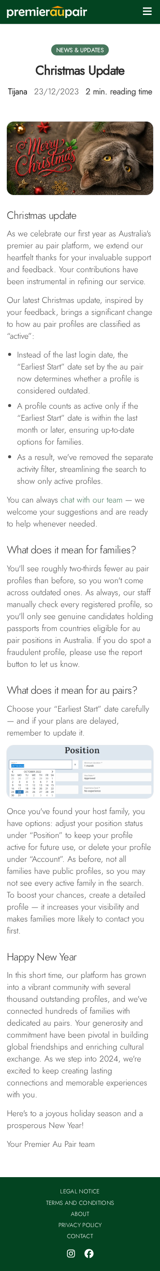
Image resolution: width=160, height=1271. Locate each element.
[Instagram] (71, 1254)
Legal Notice (79, 1191)
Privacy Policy (80, 1225)
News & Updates (80, 50)
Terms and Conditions (80, 1202)
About (80, 1214)
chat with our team (91, 500)
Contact (80, 1236)
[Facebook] (89, 1254)
